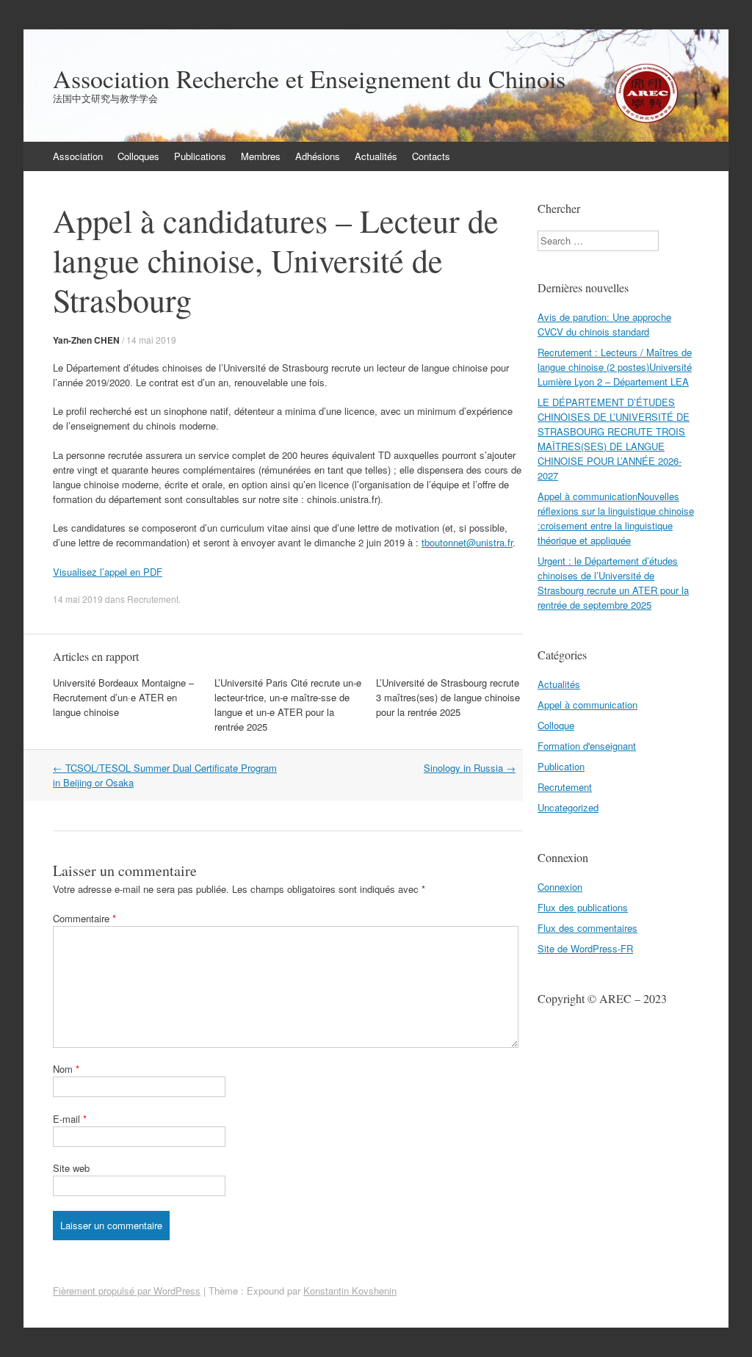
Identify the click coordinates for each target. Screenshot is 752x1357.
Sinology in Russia (470, 768)
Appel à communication (587, 705)
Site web (71, 1168)
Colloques (138, 156)
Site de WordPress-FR (585, 948)
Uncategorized (568, 807)
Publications (200, 156)
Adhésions (317, 156)
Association (78, 156)
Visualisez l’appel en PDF (107, 572)
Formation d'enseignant (587, 746)
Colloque (556, 725)
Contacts (431, 156)
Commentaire (84, 918)
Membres (261, 156)
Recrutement (152, 599)
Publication (561, 766)
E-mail (70, 1119)
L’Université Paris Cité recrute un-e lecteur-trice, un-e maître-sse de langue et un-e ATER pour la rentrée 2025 (287, 705)
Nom (66, 1069)
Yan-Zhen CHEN (86, 340)
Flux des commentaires (587, 928)
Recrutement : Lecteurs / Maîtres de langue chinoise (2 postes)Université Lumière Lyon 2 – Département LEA (615, 366)
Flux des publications (583, 907)
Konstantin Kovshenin (350, 1291)
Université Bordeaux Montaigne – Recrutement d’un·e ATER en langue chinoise (123, 697)
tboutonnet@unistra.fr (467, 542)
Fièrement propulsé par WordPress (126, 1291)
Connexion (560, 887)
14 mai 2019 (151, 339)
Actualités (376, 156)
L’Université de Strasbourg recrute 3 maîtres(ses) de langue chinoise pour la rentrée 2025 (448, 697)
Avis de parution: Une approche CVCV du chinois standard (604, 324)
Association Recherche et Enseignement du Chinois (309, 78)
